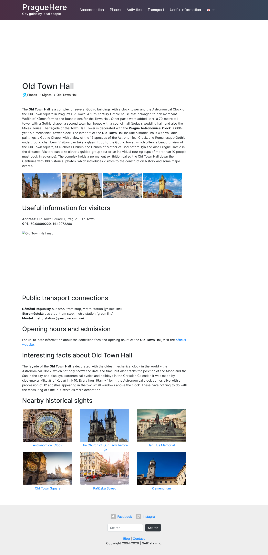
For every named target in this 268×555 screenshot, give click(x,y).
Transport (156, 9)
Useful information (185, 9)
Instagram (150, 517)
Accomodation (91, 9)
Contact (139, 538)
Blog (126, 538)
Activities (134, 9)
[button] (42, 186)
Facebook (124, 517)
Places (115, 9)
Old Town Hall (67, 95)
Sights (47, 95)
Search (153, 528)
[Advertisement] (134, 49)
